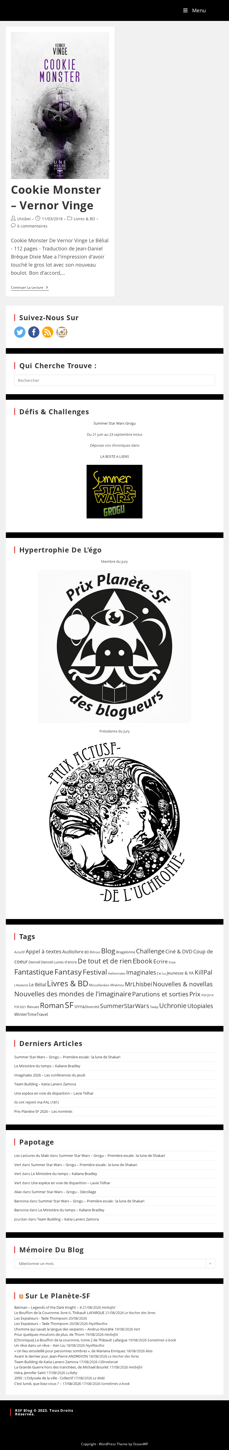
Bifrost (95, 952)
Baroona (21, 1200)
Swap (154, 1006)
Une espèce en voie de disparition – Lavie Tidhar (54, 1093)
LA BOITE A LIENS (114, 456)
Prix (195, 994)
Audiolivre (73, 952)
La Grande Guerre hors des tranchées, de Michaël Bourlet (61, 1367)
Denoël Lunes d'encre (59, 962)
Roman (52, 1005)
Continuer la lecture (30, 288)
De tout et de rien (105, 960)
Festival (95, 972)
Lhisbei (24, 218)
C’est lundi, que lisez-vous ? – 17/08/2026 (47, 1383)
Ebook (142, 960)
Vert (17, 1164)
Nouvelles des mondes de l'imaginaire (72, 993)
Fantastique (34, 972)
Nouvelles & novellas (183, 984)
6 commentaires (32, 226)
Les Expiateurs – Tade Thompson (41, 1323)
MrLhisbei (138, 984)
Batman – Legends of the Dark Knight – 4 (48, 1307)
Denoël (34, 962)
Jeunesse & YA (180, 973)
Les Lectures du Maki (31, 1155)
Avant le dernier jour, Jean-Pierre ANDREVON (51, 1356)
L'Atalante (21, 985)
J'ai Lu (161, 973)
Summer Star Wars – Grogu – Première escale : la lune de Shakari (67, 1056)
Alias (18, 1191)
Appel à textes (43, 951)
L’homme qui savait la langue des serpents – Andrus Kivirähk (64, 1329)
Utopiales (200, 1006)
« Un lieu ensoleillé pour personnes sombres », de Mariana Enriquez (69, 1350)
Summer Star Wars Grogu (115, 423)
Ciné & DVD (178, 951)
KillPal (203, 972)
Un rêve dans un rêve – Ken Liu (39, 1345)
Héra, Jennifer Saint (30, 1372)
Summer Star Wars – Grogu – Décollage (64, 1191)
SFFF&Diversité (86, 1006)
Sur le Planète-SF (57, 1295)
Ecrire (160, 961)
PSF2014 (207, 995)
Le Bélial (37, 985)
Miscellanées (99, 985)
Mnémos (117, 985)
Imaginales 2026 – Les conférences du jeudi (49, 1075)
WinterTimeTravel (31, 1014)
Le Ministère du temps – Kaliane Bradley (47, 1065)
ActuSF (19, 952)
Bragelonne (125, 951)
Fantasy (68, 971)
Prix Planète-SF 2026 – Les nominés (43, 1111)
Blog (108, 950)
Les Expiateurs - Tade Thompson (41, 1318)
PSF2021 (20, 1007)
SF (69, 1005)
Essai (172, 962)
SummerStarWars (124, 1006)
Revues (33, 1006)
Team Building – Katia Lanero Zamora (45, 1084)
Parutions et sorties (160, 994)
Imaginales (141, 972)
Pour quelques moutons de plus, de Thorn (49, 1334)
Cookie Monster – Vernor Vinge (56, 197)
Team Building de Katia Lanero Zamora (46, 1361)
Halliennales (116, 973)
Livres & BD (84, 218)
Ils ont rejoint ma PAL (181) (36, 1102)
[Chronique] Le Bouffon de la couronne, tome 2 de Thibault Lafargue (70, 1340)
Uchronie (173, 1005)
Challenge (150, 951)
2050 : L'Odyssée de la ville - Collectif (43, 1377)
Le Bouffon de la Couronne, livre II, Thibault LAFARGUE (59, 1312)
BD (86, 951)
